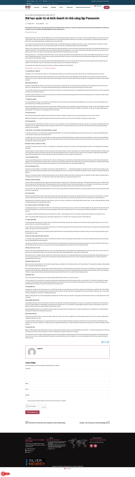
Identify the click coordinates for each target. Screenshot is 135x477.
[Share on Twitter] (105, 342)
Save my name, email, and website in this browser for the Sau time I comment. (47, 400)
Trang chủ (36, 7)
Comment (28, 368)
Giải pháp (53, 7)
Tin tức (61, 7)
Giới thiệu (45, 7)
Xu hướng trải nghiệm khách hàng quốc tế (41, 15)
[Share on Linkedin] (108, 342)
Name (27, 383)
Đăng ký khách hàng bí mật (83, 7)
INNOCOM (81, 466)
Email (27, 389)
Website (27, 395)
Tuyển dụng (70, 7)
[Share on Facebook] (102, 342)
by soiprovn (41, 23)
